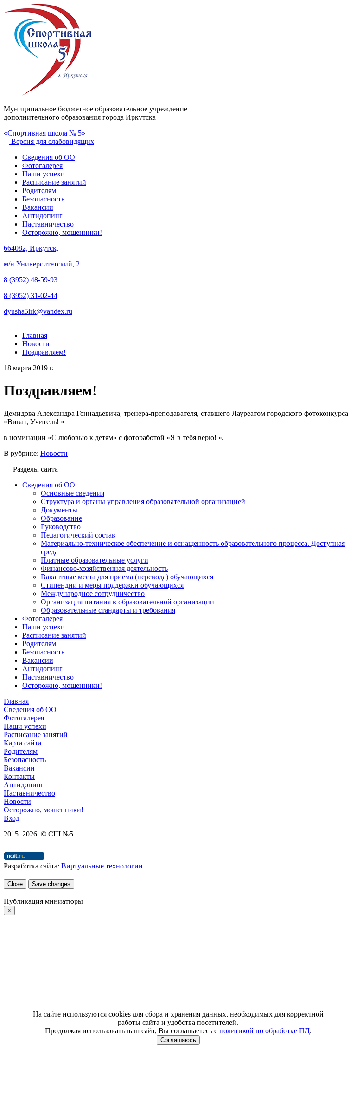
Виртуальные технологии (102, 866)
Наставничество (48, 224)
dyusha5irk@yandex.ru (38, 311)
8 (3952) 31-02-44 (30, 295)
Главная (16, 701)
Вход (11, 818)
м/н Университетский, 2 (42, 264)
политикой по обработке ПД (264, 1031)
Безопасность (43, 199)
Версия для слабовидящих (51, 141)
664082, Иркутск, (31, 248)
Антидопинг (42, 216)
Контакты (19, 776)
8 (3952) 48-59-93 (30, 280)
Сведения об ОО (48, 157)
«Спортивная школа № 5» (44, 133)
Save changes (51, 884)
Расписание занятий (54, 182)
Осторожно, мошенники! (62, 232)
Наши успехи (43, 174)
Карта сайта (22, 743)
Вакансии (37, 207)
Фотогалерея (42, 165)
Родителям (39, 190)
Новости (54, 453)
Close (15, 884)
